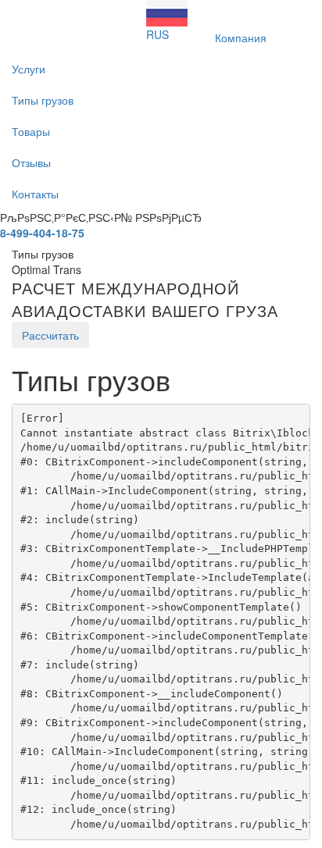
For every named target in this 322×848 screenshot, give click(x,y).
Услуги (28, 69)
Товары (31, 131)
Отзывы (31, 162)
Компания (241, 37)
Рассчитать (50, 335)
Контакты (35, 193)
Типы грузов (42, 100)
